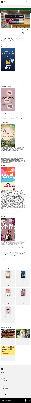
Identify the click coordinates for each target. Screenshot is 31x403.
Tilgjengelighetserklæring (8, 400)
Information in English (4, 377)
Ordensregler (3, 386)
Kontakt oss (2, 374)
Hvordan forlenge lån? (4, 394)
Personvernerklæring (3, 400)
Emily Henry (14, 210)
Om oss (2, 382)
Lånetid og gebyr (3, 391)
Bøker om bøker (3, 260)
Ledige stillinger (3, 385)
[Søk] (29, 6)
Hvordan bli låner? (3, 390)
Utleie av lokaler (3, 378)
